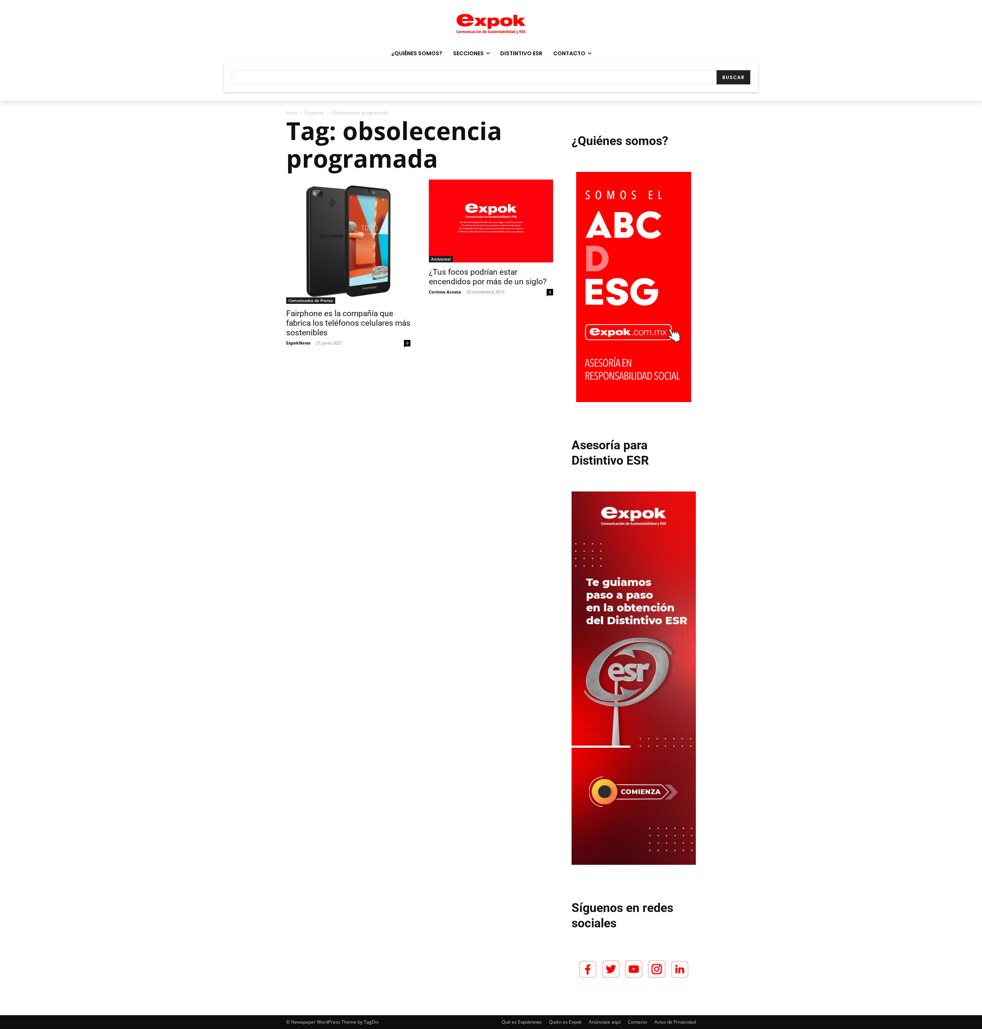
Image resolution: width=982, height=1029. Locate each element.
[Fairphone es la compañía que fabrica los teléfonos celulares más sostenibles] (348, 242)
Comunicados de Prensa (310, 300)
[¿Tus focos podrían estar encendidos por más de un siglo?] (491, 221)
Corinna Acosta (445, 292)
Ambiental (441, 259)
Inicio (291, 112)
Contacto (637, 1022)
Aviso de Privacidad (675, 1022)
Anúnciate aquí (605, 1022)
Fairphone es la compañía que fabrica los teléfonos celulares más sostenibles (348, 323)
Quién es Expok (565, 1022)
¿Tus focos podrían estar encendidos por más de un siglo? (488, 276)
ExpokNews (298, 343)
